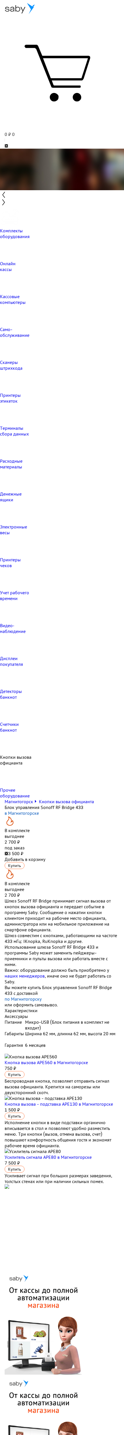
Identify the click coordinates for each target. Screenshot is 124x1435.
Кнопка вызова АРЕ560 (46, 1062)
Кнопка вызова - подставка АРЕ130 (59, 1104)
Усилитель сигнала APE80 (48, 1157)
